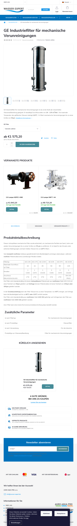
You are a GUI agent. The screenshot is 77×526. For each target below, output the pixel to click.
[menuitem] (12, 18)
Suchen (45, 9)
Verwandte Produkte (61, 226)
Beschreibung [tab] (15, 226)
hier (27, 518)
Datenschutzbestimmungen (23, 456)
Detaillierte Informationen (23, 118)
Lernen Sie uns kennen (38, 402)
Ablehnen (46, 513)
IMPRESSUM (9, 508)
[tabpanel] (21, 190)
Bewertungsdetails (27, 40)
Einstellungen (15, 523)
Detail (12, 209)
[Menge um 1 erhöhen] (11, 143)
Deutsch (66, 2)
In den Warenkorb (27, 144)
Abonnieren (62, 449)
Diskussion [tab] (38, 226)
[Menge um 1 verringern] (11, 146)
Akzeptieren (61, 513)
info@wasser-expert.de (14, 494)
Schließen (45, 140)
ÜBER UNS (7, 2)
